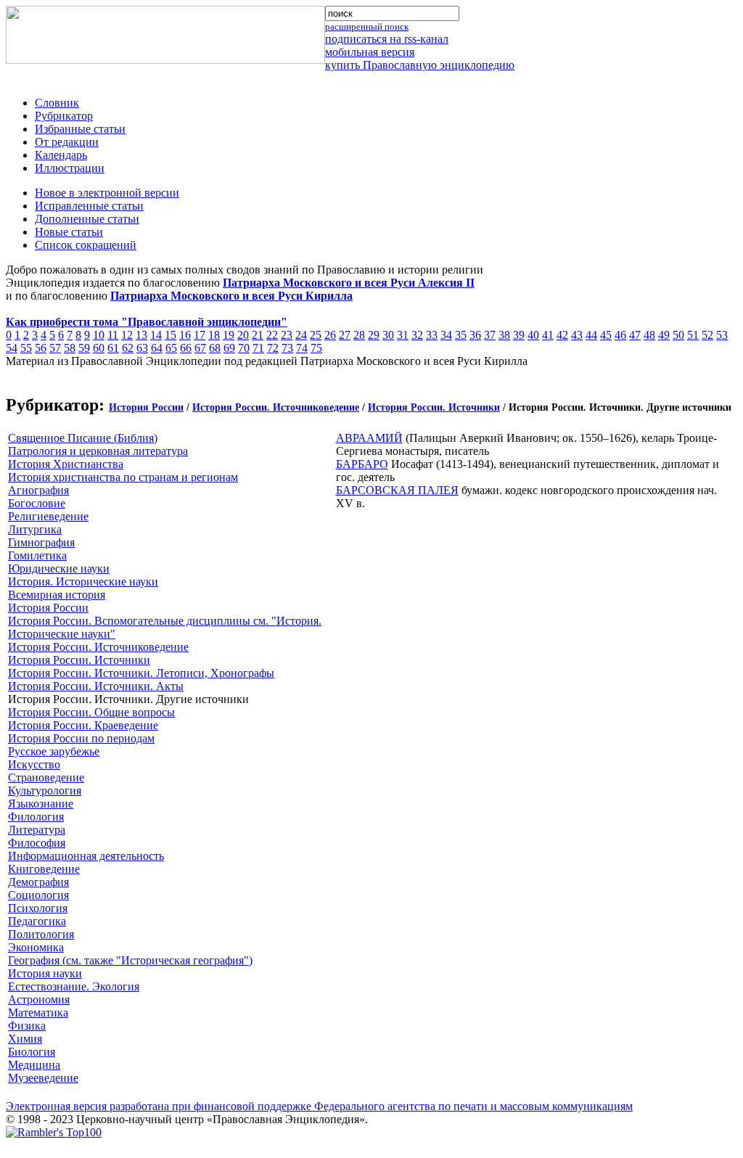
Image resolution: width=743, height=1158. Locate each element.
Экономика (36, 947)
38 (504, 335)
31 (403, 335)
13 (141, 335)
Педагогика (37, 921)
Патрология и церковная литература (98, 451)
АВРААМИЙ (369, 438)
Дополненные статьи (87, 219)
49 (664, 335)
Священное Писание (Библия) (82, 438)
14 (156, 335)
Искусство (34, 764)
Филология (36, 816)
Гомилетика (37, 555)
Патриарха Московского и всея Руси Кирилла (231, 296)
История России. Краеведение (83, 725)
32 (417, 335)
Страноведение (46, 777)
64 (157, 348)
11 (112, 335)
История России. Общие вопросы (91, 712)
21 (257, 335)
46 (620, 335)
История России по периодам (81, 738)
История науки (45, 973)
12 (127, 335)
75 (316, 348)
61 (113, 348)
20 (243, 335)
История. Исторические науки (83, 581)
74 (302, 348)
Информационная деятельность (86, 856)
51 (693, 335)
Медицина (34, 1065)
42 (562, 335)
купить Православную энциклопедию (419, 65)
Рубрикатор (64, 116)
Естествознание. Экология (73, 986)
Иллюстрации (69, 168)
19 (228, 335)
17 (199, 335)
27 (344, 335)
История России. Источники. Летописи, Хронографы (141, 673)
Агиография (38, 490)
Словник (57, 102)
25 (315, 335)
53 (722, 335)
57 (55, 348)
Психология (37, 908)
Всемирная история (56, 594)
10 (98, 335)
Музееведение (43, 1078)
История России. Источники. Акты (96, 686)
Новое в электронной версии (107, 192)
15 (170, 335)
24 (301, 335)
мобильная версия (369, 52)
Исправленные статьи (89, 206)
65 (171, 348)
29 (373, 335)
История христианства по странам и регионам (123, 477)
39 (519, 335)
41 (548, 335)
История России (146, 407)
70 (244, 348)
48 (649, 335)
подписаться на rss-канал (386, 39)
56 (40, 348)
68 (215, 348)
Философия (36, 843)
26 (330, 335)
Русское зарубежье (53, 751)
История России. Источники (434, 407)
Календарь (61, 155)
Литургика (35, 529)
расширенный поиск (367, 26)
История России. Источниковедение (275, 407)
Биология (31, 1052)
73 (287, 348)
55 (26, 348)
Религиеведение (48, 516)
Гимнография (41, 542)
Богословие (36, 503)
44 (591, 335)
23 (286, 335)
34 (446, 335)
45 (606, 335)
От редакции (67, 142)
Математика (38, 1012)
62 (128, 348)
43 (577, 335)
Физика (27, 1025)
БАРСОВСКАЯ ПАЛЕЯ (397, 490)
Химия (25, 1038)
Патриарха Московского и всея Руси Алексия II (349, 282)
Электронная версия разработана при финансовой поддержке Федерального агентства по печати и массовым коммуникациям (319, 1106)
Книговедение (44, 869)
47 (635, 335)
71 (258, 348)
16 (185, 335)
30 (388, 335)
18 (214, 335)
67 (200, 348)
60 (98, 348)
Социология (38, 895)
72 (273, 348)
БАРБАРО (362, 464)
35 (461, 335)
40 (533, 335)
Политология (41, 934)
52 (707, 335)
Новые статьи (69, 232)
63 (142, 348)
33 (432, 335)
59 (84, 348)
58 (69, 348)
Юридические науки (59, 568)
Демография (38, 882)
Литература (36, 830)
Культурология (44, 790)
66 (186, 348)
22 (272, 335)
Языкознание (40, 803)
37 (490, 335)
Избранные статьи (80, 129)
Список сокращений (85, 245)
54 (11, 348)
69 (229, 348)
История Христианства (65, 464)
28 (359, 335)
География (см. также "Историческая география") (130, 960)
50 (678, 335)
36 (475, 335)
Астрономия (39, 999)
